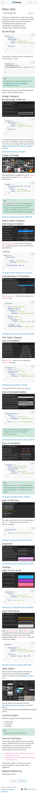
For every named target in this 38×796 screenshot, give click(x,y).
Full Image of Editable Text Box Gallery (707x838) (18, 440)
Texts (29, 388)
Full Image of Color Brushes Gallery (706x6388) (17, 607)
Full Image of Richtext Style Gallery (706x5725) (17, 540)
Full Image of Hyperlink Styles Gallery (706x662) (18, 564)
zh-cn (31, 13)
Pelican (11, 789)
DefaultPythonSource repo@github (15, 83)
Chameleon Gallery (27, 676)
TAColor (17, 2)
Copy (33, 34)
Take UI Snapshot (10, 146)
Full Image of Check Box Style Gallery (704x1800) (18, 334)
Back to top (32, 789)
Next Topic (22, 781)
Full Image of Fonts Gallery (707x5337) (14, 385)
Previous (13, 781)
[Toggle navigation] (35, 2)
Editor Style (8, 9)
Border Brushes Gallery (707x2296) (13, 152)
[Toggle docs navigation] (3, 2)
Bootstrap (4, 791)
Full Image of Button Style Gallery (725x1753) (17, 273)
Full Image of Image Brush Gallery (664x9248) (17, 217)
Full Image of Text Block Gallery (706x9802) (16, 497)
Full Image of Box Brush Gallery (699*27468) (16, 665)
